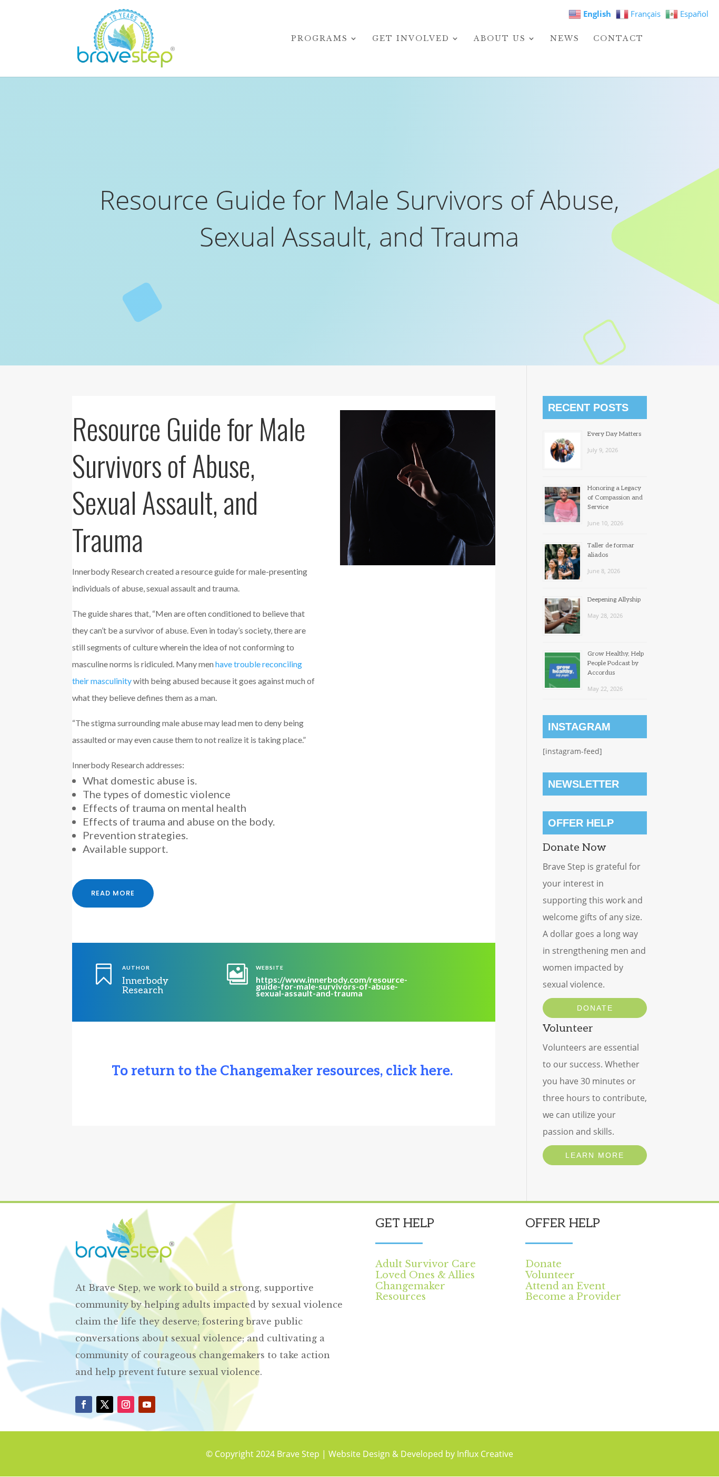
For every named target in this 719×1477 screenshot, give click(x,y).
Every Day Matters (614, 434)
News (565, 39)
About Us (500, 39)
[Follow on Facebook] (83, 1404)
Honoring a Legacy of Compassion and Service (615, 497)
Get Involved (411, 39)
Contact (618, 39)
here (435, 1071)
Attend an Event (565, 1286)
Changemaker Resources (410, 1291)
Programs (319, 39)
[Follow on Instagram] (125, 1404)
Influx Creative (485, 1454)
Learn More (594, 1155)
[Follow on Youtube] (146, 1404)
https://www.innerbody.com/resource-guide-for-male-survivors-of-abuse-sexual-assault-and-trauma (331, 986)
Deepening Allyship (614, 600)
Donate (595, 1008)
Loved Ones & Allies (425, 1275)
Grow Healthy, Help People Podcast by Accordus (615, 663)
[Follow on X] (104, 1404)
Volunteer (550, 1275)
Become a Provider (573, 1296)
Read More (113, 893)
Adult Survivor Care (425, 1264)
